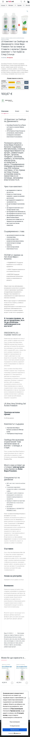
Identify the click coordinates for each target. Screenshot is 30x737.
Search (21, 1)
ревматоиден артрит (10, 646)
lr (14, 641)
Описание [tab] (4, 111)
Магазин (11, 5)
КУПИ (26, 82)
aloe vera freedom (20, 639)
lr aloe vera (18, 641)
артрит (20, 643)
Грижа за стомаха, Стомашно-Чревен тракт (7, 665)
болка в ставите (8, 644)
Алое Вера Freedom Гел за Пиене (16, 125)
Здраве (19, 5)
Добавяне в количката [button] (11, 682)
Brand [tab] (17, 111)
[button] (27, 11)
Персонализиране (15, 722)
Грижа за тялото (13, 38)
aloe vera (12, 639)
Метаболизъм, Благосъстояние (12, 637)
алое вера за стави (12, 643)
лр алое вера (17, 644)
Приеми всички (14, 729)
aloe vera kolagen (9, 641)
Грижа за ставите (5, 38)
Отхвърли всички (15, 725)
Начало (3, 5)
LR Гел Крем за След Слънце (15, 131)
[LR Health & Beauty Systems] (7, 100)
